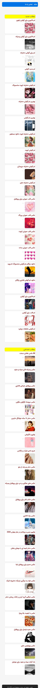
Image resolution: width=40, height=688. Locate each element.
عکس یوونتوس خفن (28, 645)
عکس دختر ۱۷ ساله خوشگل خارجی (23, 418)
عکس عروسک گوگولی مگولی (25, 402)
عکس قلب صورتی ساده (27, 247)
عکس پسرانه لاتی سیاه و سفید (24, 369)
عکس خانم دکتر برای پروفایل (25, 499)
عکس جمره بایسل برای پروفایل (24, 629)
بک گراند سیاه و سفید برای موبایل (23, 662)
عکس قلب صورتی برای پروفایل (24, 199)
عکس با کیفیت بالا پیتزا (27, 613)
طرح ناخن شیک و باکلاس (26, 451)
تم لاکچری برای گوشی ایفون (25, 20)
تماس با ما (28, 4)
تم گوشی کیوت (30, 150)
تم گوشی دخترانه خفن (27, 182)
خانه (35, 4)
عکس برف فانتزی (29, 515)
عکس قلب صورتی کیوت (27, 231)
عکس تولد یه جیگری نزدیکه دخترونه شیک (20, 580)
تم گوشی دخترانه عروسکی (26, 166)
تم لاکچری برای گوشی (27, 296)
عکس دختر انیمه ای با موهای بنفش (23, 548)
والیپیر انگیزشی (30, 434)
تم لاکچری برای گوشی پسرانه (25, 36)
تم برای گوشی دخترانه (27, 53)
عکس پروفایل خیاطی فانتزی (25, 386)
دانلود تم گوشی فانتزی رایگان (25, 280)
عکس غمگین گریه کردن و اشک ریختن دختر (20, 597)
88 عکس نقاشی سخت (27, 353)
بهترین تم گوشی (29, 117)
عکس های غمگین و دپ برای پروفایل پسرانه (20, 483)
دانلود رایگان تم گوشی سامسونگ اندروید (21, 264)
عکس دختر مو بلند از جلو (26, 467)
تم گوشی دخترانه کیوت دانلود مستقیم (22, 134)
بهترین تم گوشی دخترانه (27, 101)
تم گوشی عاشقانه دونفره (27, 329)
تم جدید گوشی (30, 69)
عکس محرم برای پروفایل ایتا (25, 564)
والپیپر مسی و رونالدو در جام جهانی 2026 (21, 532)
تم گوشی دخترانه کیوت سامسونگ (23, 85)
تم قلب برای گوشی (28, 312)
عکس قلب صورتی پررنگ (26, 215)
